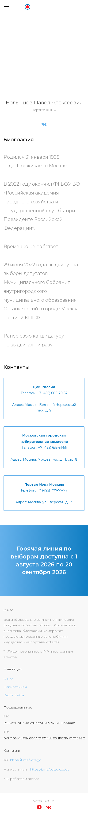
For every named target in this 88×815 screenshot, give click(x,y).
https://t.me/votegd (25, 760)
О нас (8, 679)
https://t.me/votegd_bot (49, 769)
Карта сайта (14, 695)
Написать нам (15, 687)
